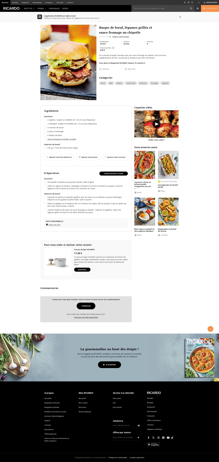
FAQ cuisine (117, 398)
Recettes (5, 3)
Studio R (47, 421)
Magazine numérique (154, 429)
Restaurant (25, 3)
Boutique (15, 3)
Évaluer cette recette (120, 37)
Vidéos (65, 8)
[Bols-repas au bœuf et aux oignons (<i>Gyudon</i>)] (144, 212)
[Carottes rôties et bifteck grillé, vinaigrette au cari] (144, 165)
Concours (47, 425)
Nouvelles (47, 398)
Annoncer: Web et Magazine (54, 416)
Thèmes (40, 8)
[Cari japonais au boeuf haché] (168, 165)
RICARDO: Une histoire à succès (55, 412)
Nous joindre (117, 407)
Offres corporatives (154, 420)
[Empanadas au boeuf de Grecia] (168, 212)
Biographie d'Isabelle (51, 407)
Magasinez (82, 270)
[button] (191, 8)
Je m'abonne (111, 365)
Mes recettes (83, 403)
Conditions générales (137, 458)
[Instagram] (159, 437)
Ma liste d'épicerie (85, 412)
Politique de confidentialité (117, 458)
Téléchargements (50, 434)
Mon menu (82, 407)
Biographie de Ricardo (52, 403)
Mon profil (82, 398)
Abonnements (37, 3)
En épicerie (49, 3)
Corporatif (59, 3)
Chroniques (54, 8)
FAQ (114, 403)
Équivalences (49, 429)
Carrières (70, 3)
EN (199, 3)
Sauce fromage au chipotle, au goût (62, 139)
